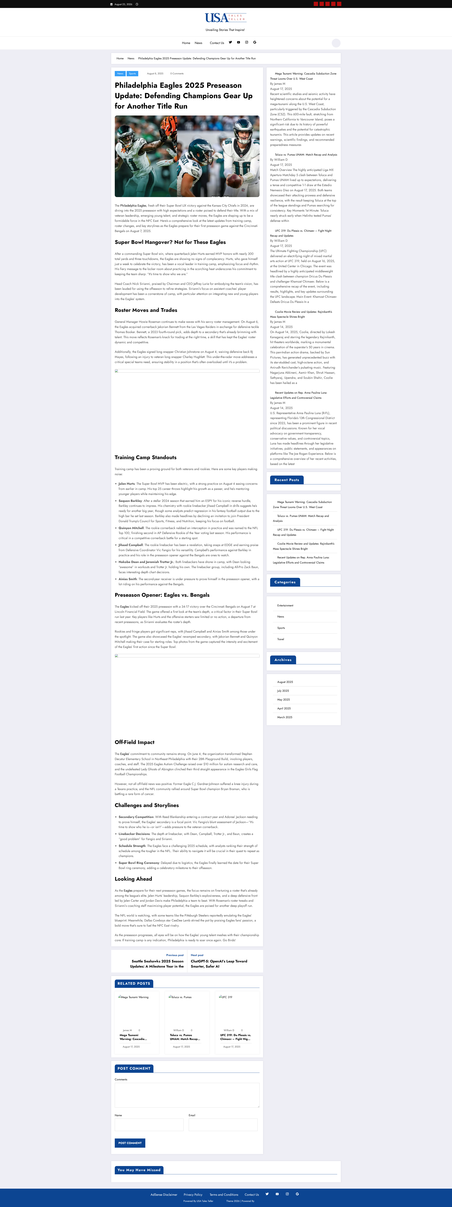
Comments (121, 1079)
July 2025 (283, 691)
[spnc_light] (336, 43)
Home (186, 43)
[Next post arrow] (258, 961)
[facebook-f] (316, 4)
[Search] (324, 43)
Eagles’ (125, 754)
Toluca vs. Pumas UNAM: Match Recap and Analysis (184, 1037)
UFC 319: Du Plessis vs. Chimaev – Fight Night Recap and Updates (235, 1037)
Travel (280, 639)
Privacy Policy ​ (193, 1194)
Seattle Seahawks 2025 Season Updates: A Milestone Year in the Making (157, 964)
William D (178, 1030)
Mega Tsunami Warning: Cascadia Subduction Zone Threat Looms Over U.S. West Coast (135, 1037)
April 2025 (284, 708)
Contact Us (217, 43)
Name (118, 1115)
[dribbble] (327, 4)
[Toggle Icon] (114, 43)
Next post (197, 955)
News (198, 43)
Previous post (175, 955)
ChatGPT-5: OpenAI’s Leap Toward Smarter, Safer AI (219, 964)
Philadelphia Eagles (133, 205)
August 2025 (285, 682)
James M (127, 1030)
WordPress (220, 1201)
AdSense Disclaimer (164, 1194)
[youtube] (339, 4)
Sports (132, 73)
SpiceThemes (262, 1201)
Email (192, 1115)
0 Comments (177, 73)
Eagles (124, 606)
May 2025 (283, 700)
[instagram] (333, 4)
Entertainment (285, 605)
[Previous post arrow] (116, 961)
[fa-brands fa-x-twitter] (322, 4)
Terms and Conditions (224, 1194)
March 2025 (284, 717)
